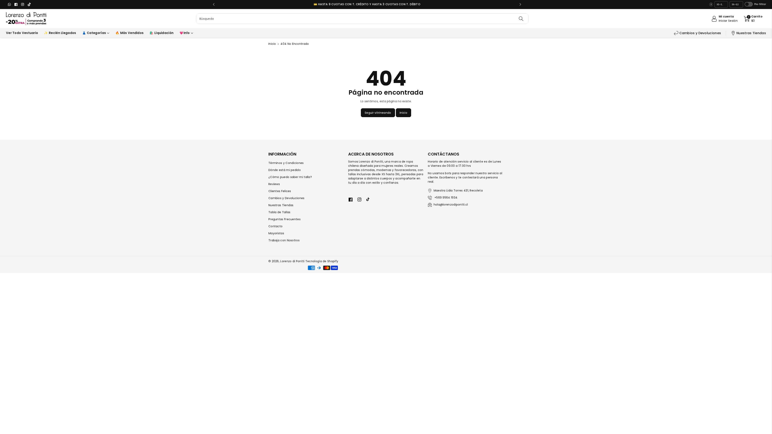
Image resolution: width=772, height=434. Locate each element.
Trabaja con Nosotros (284, 240)
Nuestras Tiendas (751, 33)
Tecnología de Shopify (321, 261)
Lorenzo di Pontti (292, 261)
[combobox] (362, 19)
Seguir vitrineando (378, 113)
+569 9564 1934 (446, 198)
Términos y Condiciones (286, 163)
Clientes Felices (279, 191)
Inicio (272, 44)
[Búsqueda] (521, 19)
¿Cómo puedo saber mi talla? (290, 177)
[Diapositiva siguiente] (520, 4)
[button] (753, 18)
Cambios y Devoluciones (700, 33)
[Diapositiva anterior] (213, 4)
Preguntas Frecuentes (284, 219)
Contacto (275, 226)
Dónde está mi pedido (284, 170)
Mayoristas (276, 233)
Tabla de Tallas (279, 212)
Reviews (274, 184)
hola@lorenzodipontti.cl (451, 205)
